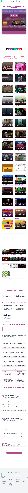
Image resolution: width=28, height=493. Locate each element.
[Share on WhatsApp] (15, 49)
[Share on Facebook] (9, 49)
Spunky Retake (10, 479)
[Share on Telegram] (17, 49)
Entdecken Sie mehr (17, 475)
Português (24, 481)
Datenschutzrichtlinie (17, 472)
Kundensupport (18, 471)
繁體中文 (24, 477)
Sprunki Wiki (10, 485)
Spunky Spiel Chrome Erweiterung (3, 481)
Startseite (10, 471)
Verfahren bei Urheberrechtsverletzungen (3, 483)
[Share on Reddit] (19, 49)
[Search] (23, 1)
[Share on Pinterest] (21, 49)
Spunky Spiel (20, 1)
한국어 (24, 480)
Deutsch (24, 478)
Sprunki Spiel (17, 1)
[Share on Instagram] (11, 49)
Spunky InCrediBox (12, 1)
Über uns (17, 481)
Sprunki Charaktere (10, 480)
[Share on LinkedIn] (13, 49)
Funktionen (17, 476)
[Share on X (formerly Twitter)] (7, 49)
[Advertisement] (14, 40)
